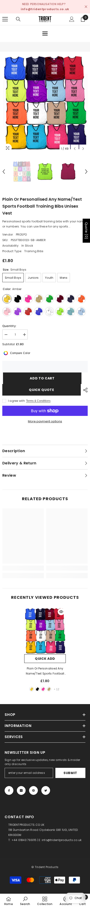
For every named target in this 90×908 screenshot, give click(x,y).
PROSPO (21, 234)
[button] (75, 149)
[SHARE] (84, 390)
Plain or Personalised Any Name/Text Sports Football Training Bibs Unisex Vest (45, 671)
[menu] (5, 19)
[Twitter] (45, 790)
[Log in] (71, 19)
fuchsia (43, 689)
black (37, 689)
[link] (23, 568)
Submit (70, 773)
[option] (45, 102)
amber (31, 689)
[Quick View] (61, 611)
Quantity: (9, 326)
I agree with (16, 401)
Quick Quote (41, 389)
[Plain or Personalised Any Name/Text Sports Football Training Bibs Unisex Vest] (45, 630)
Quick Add (45, 658)
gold (49, 689)
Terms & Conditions (38, 401)
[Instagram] (21, 790)
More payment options (45, 421)
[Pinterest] (33, 790)
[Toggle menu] (45, 33)
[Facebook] (9, 790)
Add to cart (41, 378)
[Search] (18, 19)
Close (86, 7)
